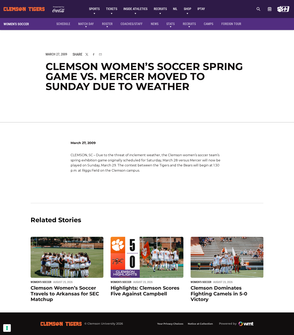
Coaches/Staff (132, 24)
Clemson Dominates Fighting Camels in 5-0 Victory (219, 293)
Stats (170, 24)
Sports (94, 9)
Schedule (269, 9)
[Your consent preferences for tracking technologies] (7, 328)
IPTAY (201, 9)
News (154, 24)
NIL (175, 9)
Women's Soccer (41, 282)
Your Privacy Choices (170, 323)
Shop (187, 9)
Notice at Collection (200, 323)
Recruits (160, 9)
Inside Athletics (135, 9)
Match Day (86, 24)
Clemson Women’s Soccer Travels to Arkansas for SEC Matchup (65, 293)
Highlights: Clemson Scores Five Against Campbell (145, 291)
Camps (208, 24)
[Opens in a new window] (283, 9)
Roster (107, 24)
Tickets (111, 9)
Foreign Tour (231, 24)
